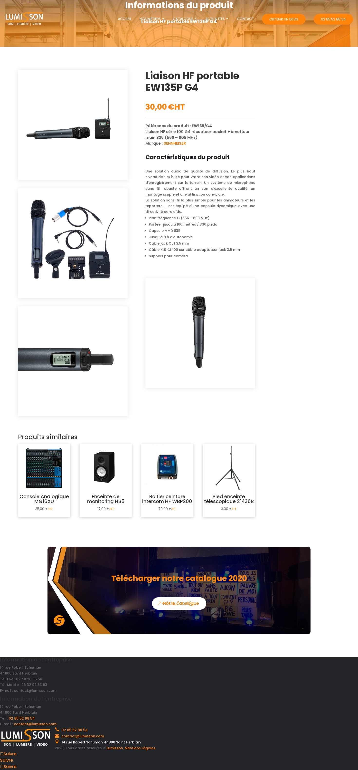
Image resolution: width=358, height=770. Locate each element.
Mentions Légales (140, 748)
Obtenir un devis (283, 19)
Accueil (125, 18)
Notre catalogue (181, 603)
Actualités (215, 18)
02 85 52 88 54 (333, 19)
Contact (245, 18)
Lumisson (115, 748)
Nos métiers (150, 18)
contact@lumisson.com (35, 724)
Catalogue (183, 18)
